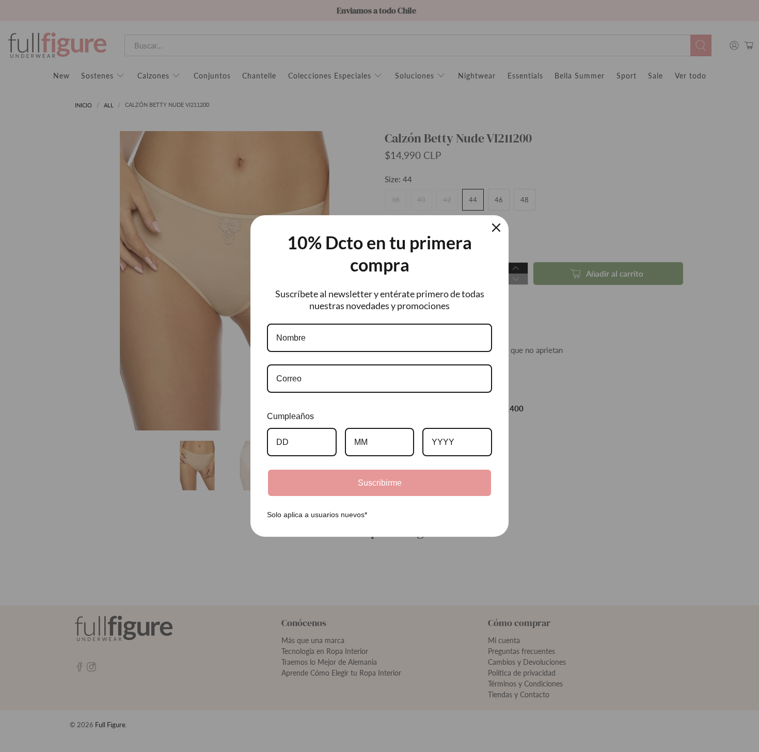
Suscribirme (380, 482)
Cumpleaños (290, 416)
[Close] (496, 227)
